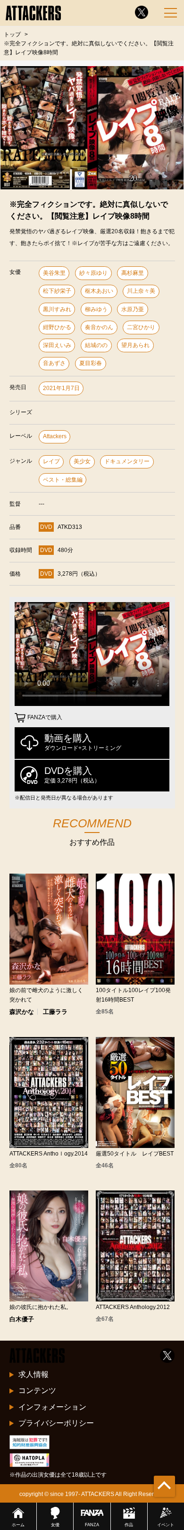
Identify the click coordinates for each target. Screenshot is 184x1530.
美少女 (82, 461)
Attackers (55, 436)
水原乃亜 (132, 309)
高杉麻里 (132, 273)
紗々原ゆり (93, 273)
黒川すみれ (57, 309)
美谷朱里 (54, 273)
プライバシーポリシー (56, 1423)
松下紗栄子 (57, 291)
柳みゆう (96, 309)
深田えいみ (57, 345)
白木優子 (21, 1319)
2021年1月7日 (61, 388)
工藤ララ (55, 1012)
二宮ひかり (141, 327)
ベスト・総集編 (63, 479)
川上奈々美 (141, 291)
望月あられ (135, 345)
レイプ (51, 461)
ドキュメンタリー (127, 461)
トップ (12, 34)
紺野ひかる (57, 327)
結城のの (96, 345)
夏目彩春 (90, 363)
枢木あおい (99, 291)
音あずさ (54, 363)
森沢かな (21, 1012)
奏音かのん (99, 327)
